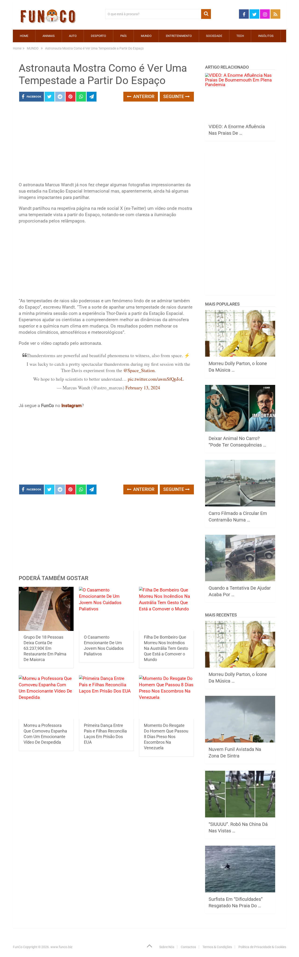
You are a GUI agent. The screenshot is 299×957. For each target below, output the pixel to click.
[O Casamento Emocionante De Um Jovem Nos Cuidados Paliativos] (106, 609)
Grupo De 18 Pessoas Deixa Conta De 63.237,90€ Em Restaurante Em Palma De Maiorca (45, 648)
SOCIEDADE (214, 36)
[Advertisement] (106, 143)
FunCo (17, 947)
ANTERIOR (143, 96)
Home (24, 36)
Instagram (71, 405)
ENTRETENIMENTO (179, 36)
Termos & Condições (217, 947)
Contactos (188, 947)
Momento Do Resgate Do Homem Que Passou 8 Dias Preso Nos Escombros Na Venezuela (166, 736)
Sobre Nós (166, 947)
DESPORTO (98, 36)
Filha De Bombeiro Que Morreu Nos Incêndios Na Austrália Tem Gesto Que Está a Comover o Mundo (166, 648)
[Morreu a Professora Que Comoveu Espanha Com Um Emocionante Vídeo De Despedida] (46, 697)
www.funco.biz (61, 947)
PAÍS (123, 36)
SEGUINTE (174, 96)
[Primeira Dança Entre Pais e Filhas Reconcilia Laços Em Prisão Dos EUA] (106, 697)
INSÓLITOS (266, 36)
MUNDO (146, 36)
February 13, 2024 (142, 387)
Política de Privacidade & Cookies (262, 947)
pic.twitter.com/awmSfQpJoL (156, 379)
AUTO (73, 36)
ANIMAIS (49, 36)
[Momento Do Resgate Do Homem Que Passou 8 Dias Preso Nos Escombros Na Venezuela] (166, 697)
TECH (240, 36)
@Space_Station (139, 370)
